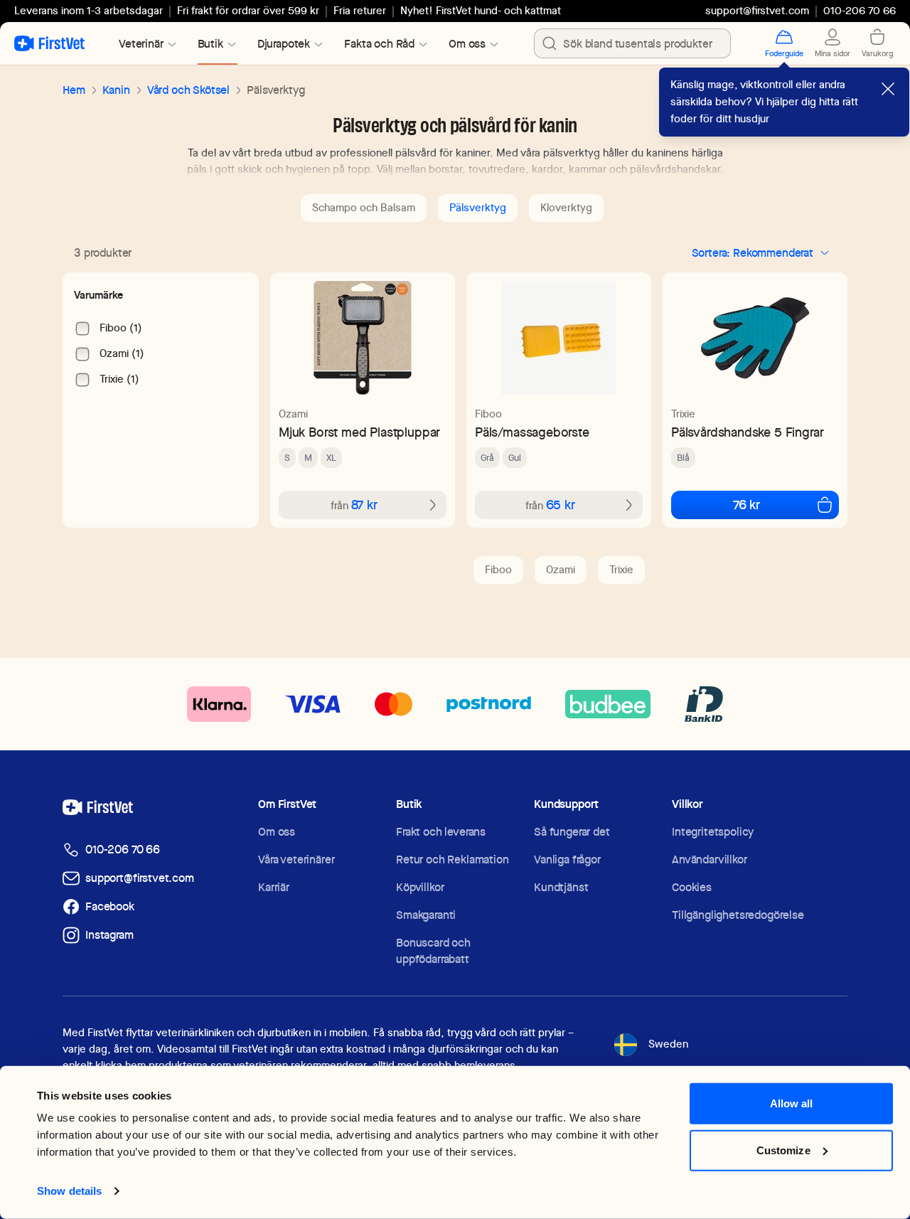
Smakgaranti (426, 914)
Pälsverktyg (477, 208)
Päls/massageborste (532, 432)
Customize (783, 1150)
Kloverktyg (566, 208)
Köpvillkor (420, 887)
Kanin (116, 89)
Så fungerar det (572, 831)
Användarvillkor (709, 859)
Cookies (692, 887)
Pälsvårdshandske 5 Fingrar (747, 432)
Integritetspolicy (713, 831)
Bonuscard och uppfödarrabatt (433, 951)
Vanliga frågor (567, 859)
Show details (69, 1191)
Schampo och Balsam (363, 208)
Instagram (109, 934)
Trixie (683, 414)
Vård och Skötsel (188, 89)
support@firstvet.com (757, 11)
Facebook (109, 906)
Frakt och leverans (441, 831)
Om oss (276, 831)
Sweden (668, 1044)
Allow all (791, 1103)
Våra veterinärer (296, 859)
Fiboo (488, 414)
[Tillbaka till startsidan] (49, 43)
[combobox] (632, 43)
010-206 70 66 (122, 849)
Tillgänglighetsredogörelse (738, 914)
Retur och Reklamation (452, 859)
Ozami (293, 414)
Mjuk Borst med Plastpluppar (359, 432)
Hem (74, 89)
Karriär (273, 887)
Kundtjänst (561, 887)
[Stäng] (888, 89)
